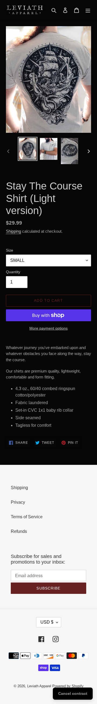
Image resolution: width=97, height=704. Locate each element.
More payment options (48, 328)
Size (9, 250)
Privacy (18, 502)
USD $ (46, 622)
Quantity (13, 272)
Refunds (19, 531)
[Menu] (87, 10)
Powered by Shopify (68, 686)
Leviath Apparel (39, 686)
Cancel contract (72, 693)
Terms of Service (27, 517)
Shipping (13, 231)
